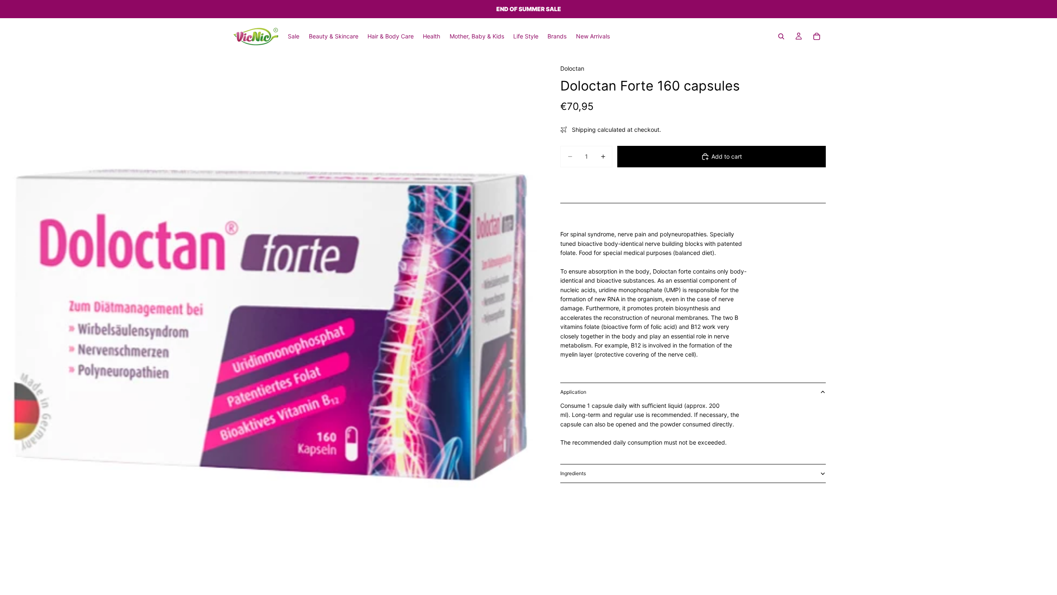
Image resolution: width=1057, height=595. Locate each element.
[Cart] (817, 36)
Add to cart (726, 156)
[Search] (781, 36)
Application (573, 392)
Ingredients (573, 473)
